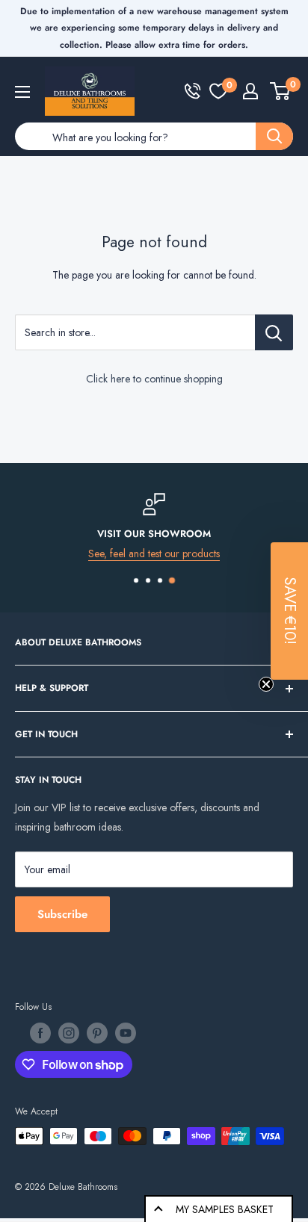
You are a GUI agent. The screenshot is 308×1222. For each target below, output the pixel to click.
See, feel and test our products (154, 553)
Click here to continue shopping (154, 378)
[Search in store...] (274, 332)
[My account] (250, 91)
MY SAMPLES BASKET (225, 1209)
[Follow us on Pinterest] (97, 1033)
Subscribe (62, 914)
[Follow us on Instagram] (68, 1033)
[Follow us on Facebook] (40, 1033)
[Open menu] (22, 92)
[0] (218, 91)
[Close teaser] (266, 684)
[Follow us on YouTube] (125, 1033)
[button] (289, 611)
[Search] (274, 136)
